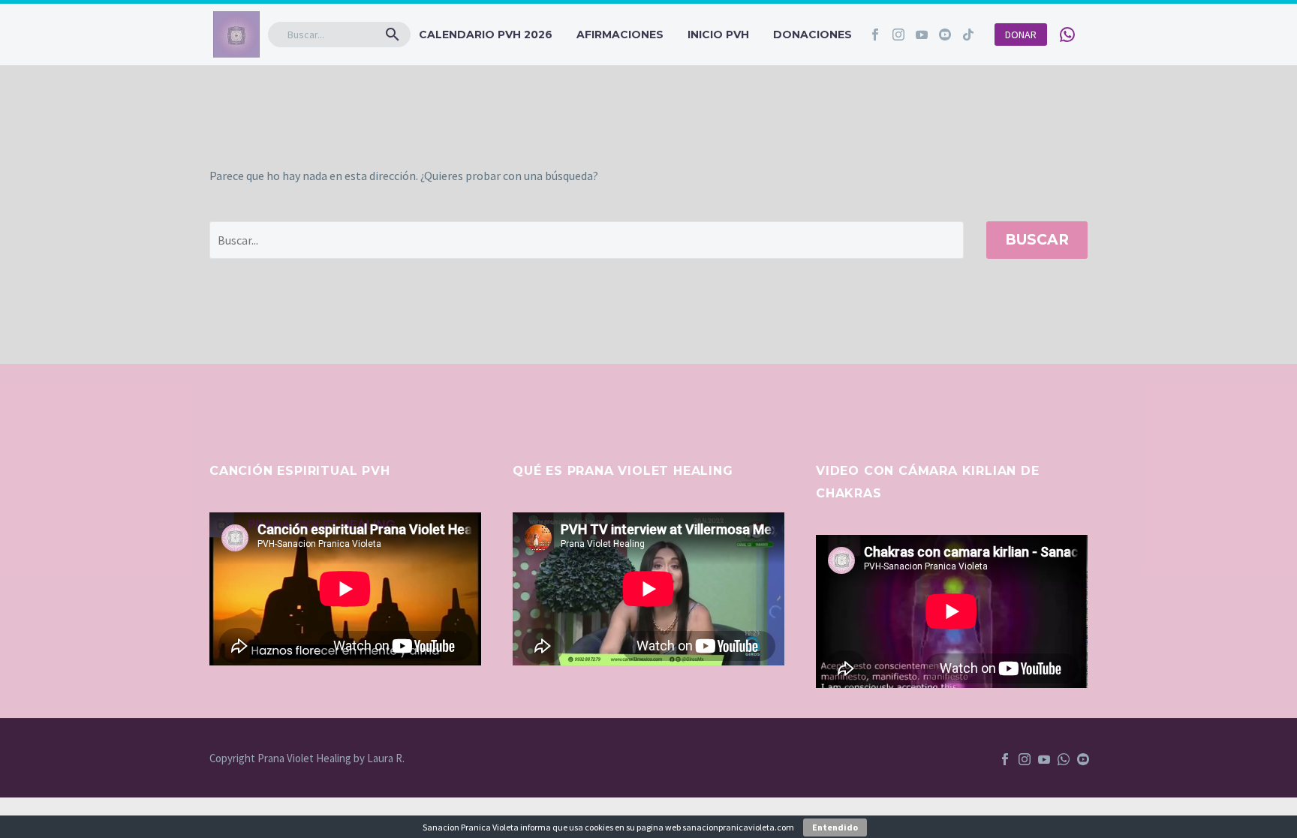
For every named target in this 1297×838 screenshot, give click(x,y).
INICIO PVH (718, 34)
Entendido (835, 827)
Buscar (1037, 239)
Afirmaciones (620, 34)
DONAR (1021, 34)
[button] (393, 34)
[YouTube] (1044, 759)
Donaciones (812, 34)
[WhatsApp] (1064, 759)
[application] (345, 588)
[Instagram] (898, 35)
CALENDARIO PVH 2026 (485, 34)
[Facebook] (875, 35)
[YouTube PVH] (1083, 759)
